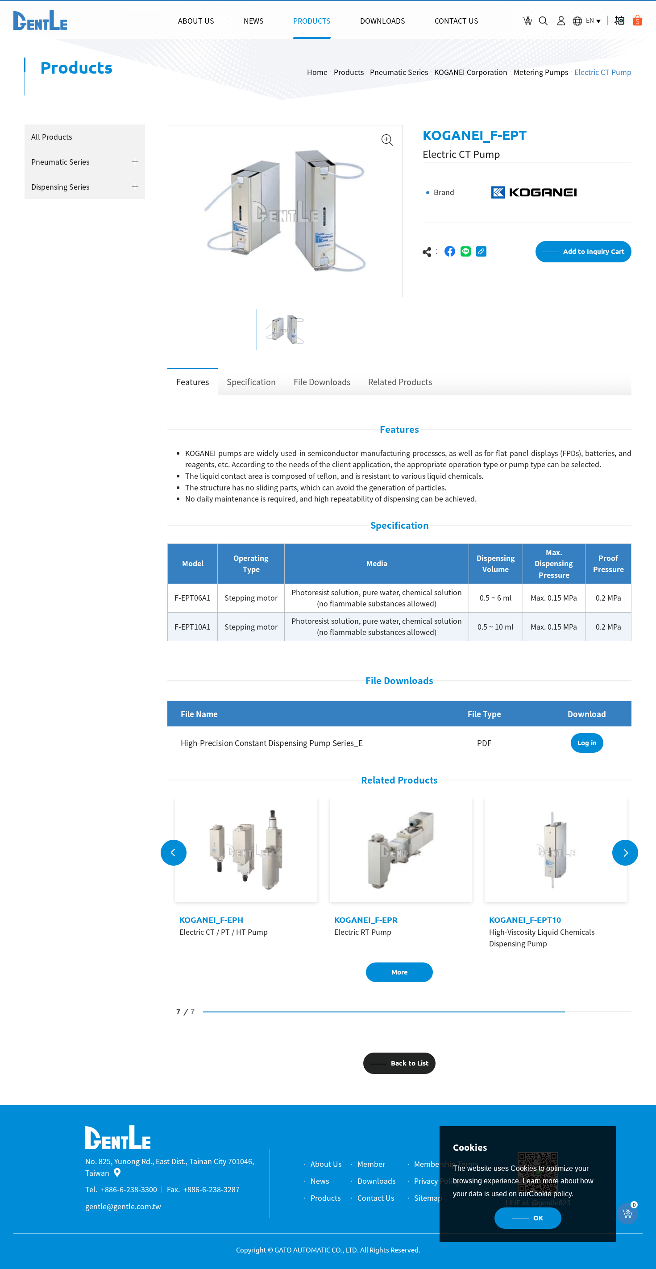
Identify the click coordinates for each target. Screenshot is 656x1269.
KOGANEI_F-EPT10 (524, 919)
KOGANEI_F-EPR (364, 919)
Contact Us (375, 1197)
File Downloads (322, 382)
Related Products (400, 382)
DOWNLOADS (382, 20)
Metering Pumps (541, 71)
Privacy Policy (437, 1180)
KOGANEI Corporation (470, 71)
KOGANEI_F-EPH (210, 919)
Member (371, 1163)
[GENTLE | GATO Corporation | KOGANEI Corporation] (40, 20)
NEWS (254, 20)
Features (192, 382)
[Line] (465, 251)
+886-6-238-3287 (211, 1189)
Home (317, 71)
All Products (51, 136)
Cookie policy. (551, 1194)
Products (349, 71)
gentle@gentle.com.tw (123, 1206)
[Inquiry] (527, 20)
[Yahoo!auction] (619, 20)
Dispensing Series (60, 186)
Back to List (410, 1063)
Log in (587, 742)
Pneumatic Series (399, 71)
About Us (326, 1163)
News (320, 1180)
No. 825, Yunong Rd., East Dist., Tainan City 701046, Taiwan (169, 1167)
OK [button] (538, 1218)
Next (625, 853)
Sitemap (428, 1197)
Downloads (376, 1180)
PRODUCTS (312, 20)
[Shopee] (637, 20)
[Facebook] (450, 251)
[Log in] (561, 20)
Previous (174, 853)
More (399, 972)
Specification (251, 382)
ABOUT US (196, 20)
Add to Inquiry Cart (594, 251)
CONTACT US (456, 20)
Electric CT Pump (602, 71)
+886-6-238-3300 (129, 1189)
